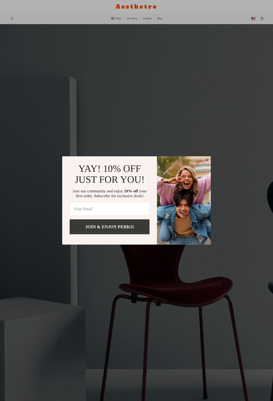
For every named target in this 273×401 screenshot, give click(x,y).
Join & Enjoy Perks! (109, 226)
